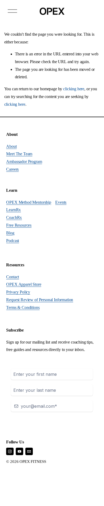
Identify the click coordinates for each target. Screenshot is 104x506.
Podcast (12, 240)
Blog (10, 233)
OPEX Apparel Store (23, 284)
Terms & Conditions (22, 307)
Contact (12, 277)
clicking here (73, 89)
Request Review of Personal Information (39, 299)
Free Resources (18, 225)
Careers (12, 169)
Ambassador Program (24, 161)
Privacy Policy (18, 292)
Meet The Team (19, 154)
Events (60, 202)
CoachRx (14, 217)
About (11, 146)
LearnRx (13, 209)
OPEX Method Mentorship (28, 202)
